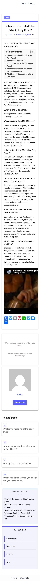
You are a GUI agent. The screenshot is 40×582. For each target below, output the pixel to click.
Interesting (11, 539)
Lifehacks (10, 547)
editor (10, 35)
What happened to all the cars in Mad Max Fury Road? (19, 69)
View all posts (20, 402)
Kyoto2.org (27, 3)
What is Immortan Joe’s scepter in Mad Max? (20, 75)
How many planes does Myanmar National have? (19, 448)
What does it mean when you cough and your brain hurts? (20, 479)
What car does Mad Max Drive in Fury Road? (19, 56)
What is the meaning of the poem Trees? (18, 430)
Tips (7, 17)
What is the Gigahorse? (16, 60)
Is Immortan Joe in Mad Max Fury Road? (20, 64)
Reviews (9, 554)
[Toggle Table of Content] (31, 52)
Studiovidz (24, 578)
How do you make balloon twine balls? (19, 510)
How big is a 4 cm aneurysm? (17, 463)
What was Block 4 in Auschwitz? (17, 513)
